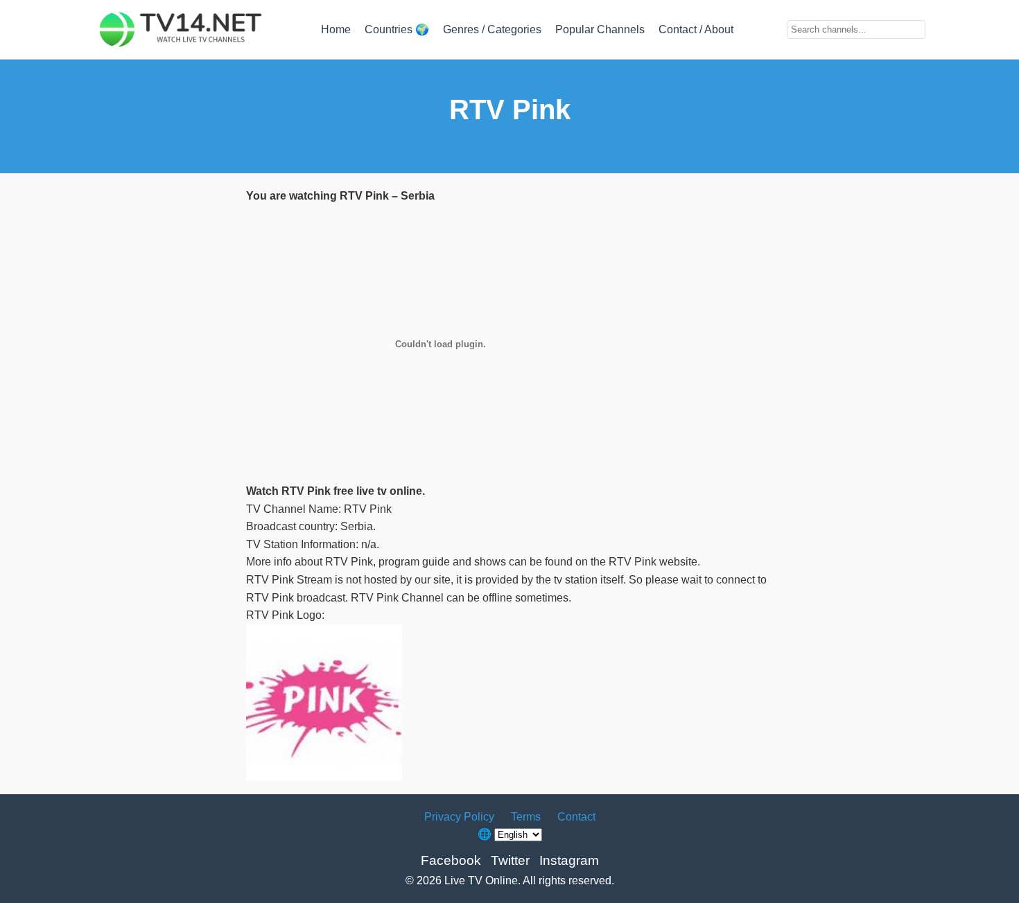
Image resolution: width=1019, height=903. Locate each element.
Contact (576, 817)
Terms (526, 817)
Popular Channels (600, 29)
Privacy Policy (459, 817)
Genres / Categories (492, 29)
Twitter (510, 860)
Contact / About (696, 29)
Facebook (451, 860)
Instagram (569, 860)
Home (336, 29)
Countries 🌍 (397, 29)
